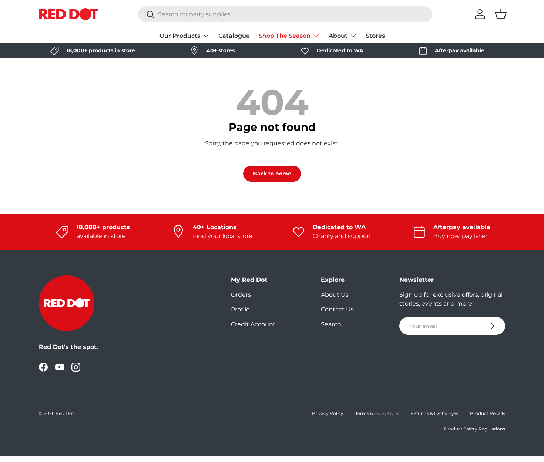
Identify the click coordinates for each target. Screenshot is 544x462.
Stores (375, 35)
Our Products (179, 35)
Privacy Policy (327, 413)
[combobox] (285, 14)
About (338, 35)
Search (331, 324)
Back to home (272, 173)
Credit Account (253, 324)
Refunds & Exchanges (434, 413)
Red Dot (65, 413)
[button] (501, 14)
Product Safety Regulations (474, 429)
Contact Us (337, 309)
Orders (241, 294)
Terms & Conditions (377, 413)
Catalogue (234, 35)
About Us (335, 294)
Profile (240, 309)
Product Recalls (487, 413)
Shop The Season (284, 35)
